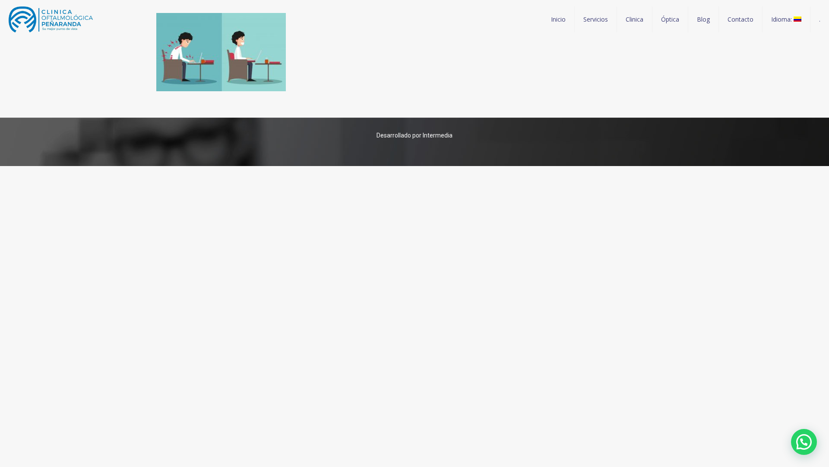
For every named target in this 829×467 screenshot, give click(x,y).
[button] (804, 442)
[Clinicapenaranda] (51, 19)
